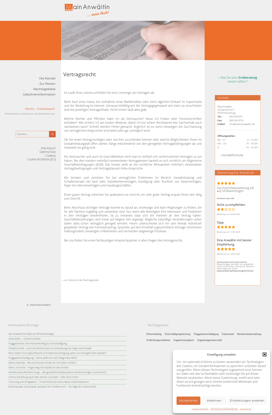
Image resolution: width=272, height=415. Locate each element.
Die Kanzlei (47, 78)
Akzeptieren (188, 400)
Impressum (245, 408)
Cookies (50, 156)
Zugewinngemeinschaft (209, 340)
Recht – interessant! (40, 109)
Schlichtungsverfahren (158, 340)
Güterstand (228, 334)
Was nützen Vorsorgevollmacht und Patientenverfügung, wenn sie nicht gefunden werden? (57, 353)
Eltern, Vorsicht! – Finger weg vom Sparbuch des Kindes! (39, 367)
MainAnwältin (43, 304)
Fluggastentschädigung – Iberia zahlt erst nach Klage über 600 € (43, 357)
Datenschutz (48, 152)
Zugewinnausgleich (184, 340)
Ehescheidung (154, 334)
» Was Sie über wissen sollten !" (238, 79)
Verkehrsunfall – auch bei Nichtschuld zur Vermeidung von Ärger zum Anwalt (50, 348)
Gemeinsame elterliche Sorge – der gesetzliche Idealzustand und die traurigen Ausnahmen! (57, 372)
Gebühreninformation (39, 94)
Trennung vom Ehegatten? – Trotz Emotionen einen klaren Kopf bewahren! (49, 381)
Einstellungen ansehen (247, 400)
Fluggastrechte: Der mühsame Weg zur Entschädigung (38, 343)
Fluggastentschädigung (206, 334)
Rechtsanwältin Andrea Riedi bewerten (232, 262)
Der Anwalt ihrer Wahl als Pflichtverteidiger (31, 333)
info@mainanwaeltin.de (242, 124)
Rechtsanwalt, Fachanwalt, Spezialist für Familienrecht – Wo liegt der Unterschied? (52, 386)
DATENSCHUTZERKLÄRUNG (224, 408)
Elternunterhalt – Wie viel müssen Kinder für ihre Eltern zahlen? (42, 362)
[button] (264, 354)
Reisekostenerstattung (249, 334)
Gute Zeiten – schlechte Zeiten (25, 338)
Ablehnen (214, 400)
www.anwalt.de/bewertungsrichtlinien (235, 270)
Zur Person (47, 83)
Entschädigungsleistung (177, 334)
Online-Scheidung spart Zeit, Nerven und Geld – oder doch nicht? (43, 377)
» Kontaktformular (232, 155)
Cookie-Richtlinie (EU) (41, 159)
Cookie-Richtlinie (200, 408)
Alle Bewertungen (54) (225, 198)
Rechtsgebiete (44, 89)
